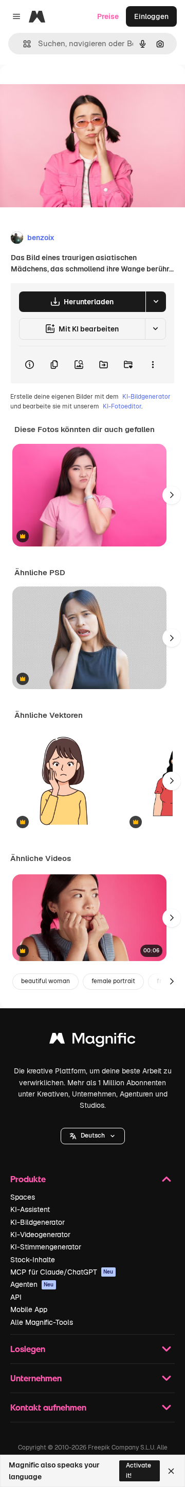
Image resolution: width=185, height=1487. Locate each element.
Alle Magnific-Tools (41, 1322)
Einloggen (151, 16)
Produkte (28, 1178)
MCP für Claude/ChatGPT (62, 1272)
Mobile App (28, 1309)
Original (65, 88)
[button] (93, 1136)
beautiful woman (45, 981)
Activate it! (138, 1470)
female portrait (113, 981)
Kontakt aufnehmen (48, 1407)
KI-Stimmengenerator (45, 1246)
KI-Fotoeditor (122, 406)
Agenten (32, 1284)
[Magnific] (92, 1041)
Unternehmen (36, 1378)
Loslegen (27, 1348)
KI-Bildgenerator (146, 397)
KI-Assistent (30, 1209)
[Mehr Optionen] (152, 365)
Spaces (22, 1197)
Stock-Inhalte (32, 1259)
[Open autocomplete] (23, 44)
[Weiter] (171, 495)
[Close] (171, 1471)
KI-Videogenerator (40, 1234)
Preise (108, 16)
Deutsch (93, 1135)
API (16, 1297)
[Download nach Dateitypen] (155, 301)
